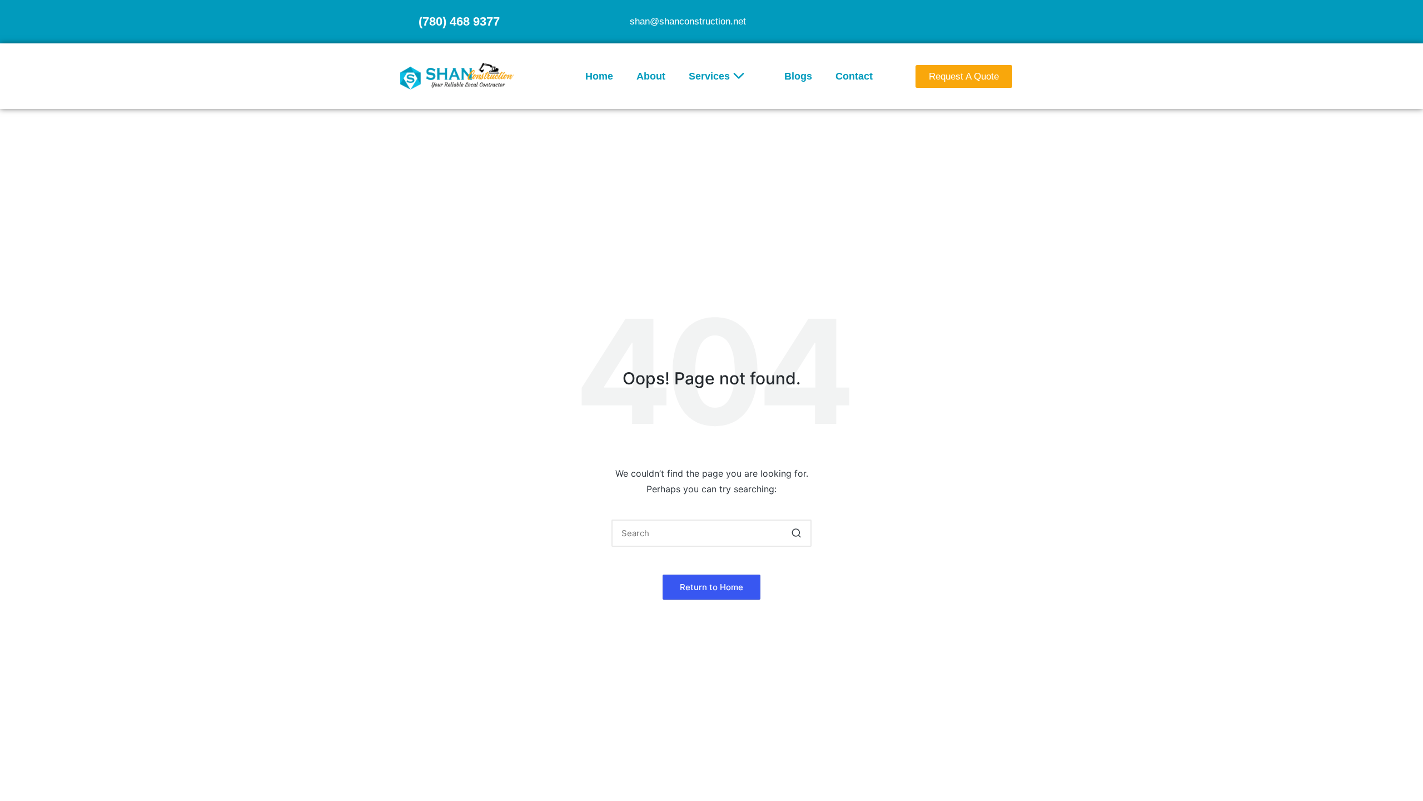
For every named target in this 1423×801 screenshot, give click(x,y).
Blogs (798, 76)
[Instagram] (1013, 20)
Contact (854, 76)
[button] (796, 533)
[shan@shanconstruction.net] (616, 22)
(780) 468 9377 (459, 21)
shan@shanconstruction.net (688, 21)
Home (599, 76)
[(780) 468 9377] (405, 22)
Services (709, 76)
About (650, 76)
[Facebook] (991, 20)
